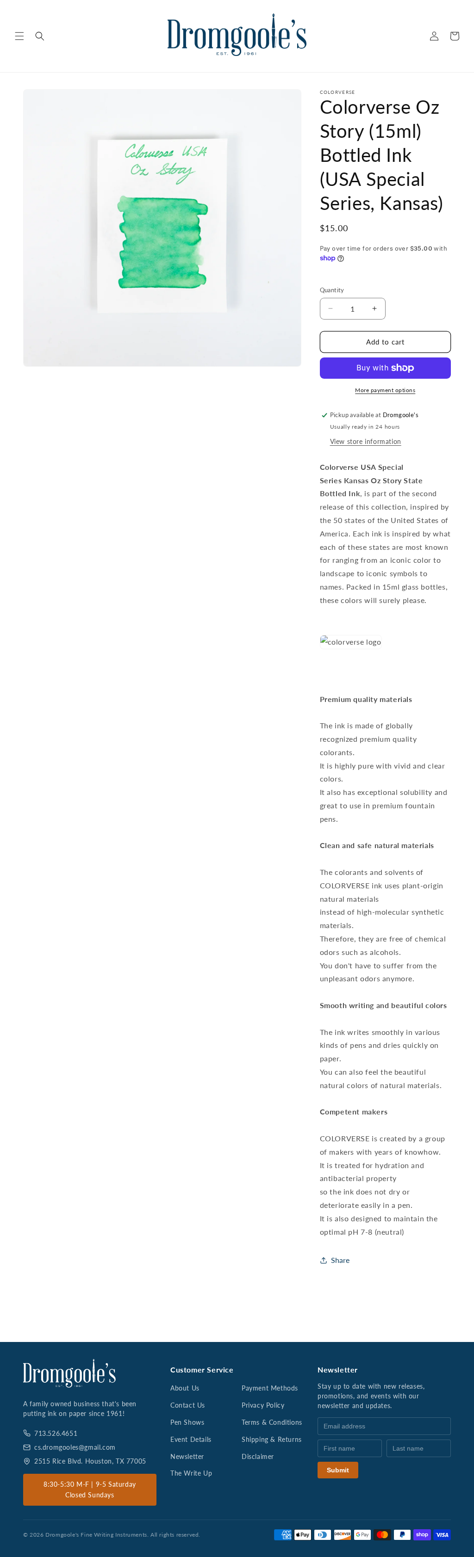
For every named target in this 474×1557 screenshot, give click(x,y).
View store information (365, 441)
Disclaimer (258, 1456)
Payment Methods (270, 1388)
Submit (338, 1470)
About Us (185, 1388)
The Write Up (191, 1473)
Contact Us (187, 1405)
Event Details (191, 1439)
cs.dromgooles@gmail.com (75, 1447)
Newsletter (187, 1456)
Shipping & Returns (272, 1439)
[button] (19, 36)
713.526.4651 (55, 1433)
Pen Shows (187, 1422)
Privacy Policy (263, 1405)
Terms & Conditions (272, 1422)
